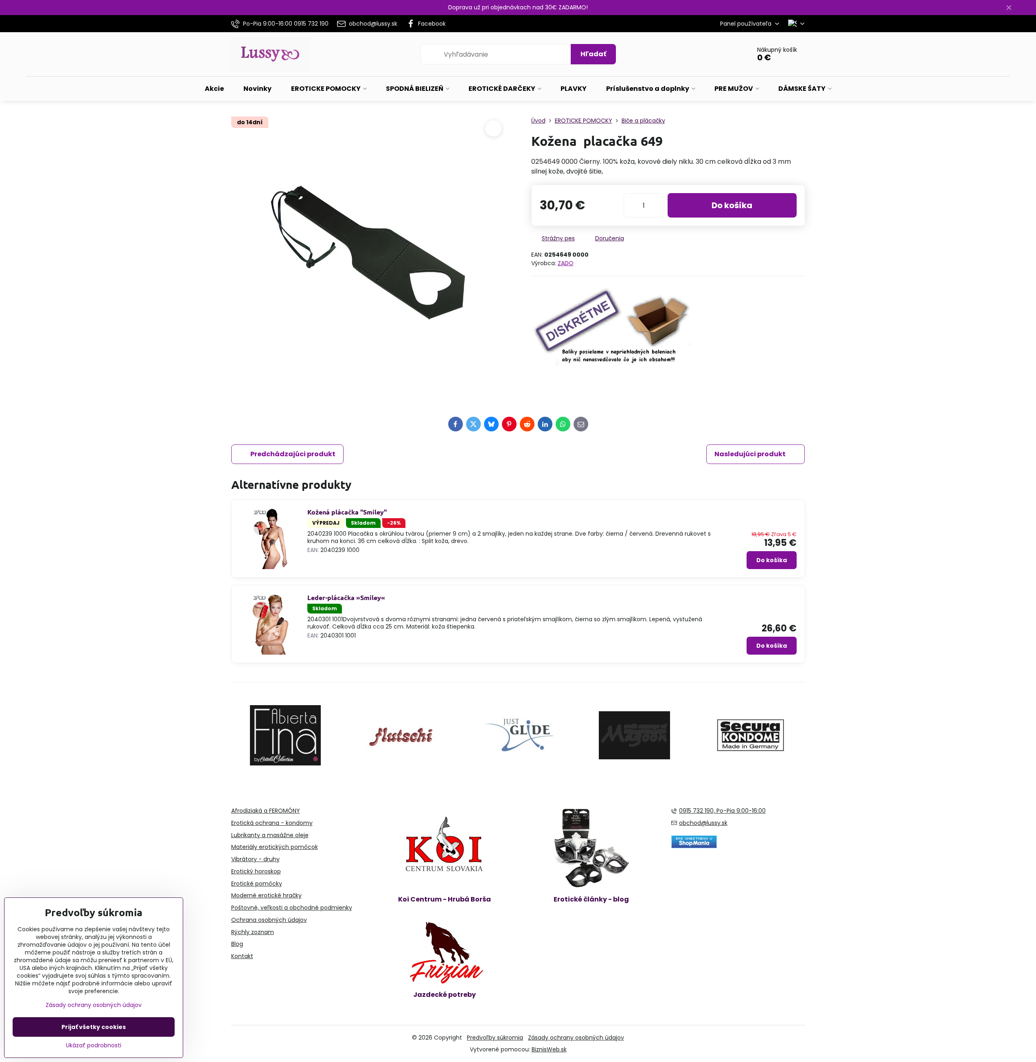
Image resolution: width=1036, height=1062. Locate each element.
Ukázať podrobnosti (93, 1045)
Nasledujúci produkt (750, 454)
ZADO (566, 263)
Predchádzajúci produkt (292, 454)
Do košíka (732, 205)
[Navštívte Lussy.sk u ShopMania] (694, 846)
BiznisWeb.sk (549, 1049)
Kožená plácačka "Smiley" (347, 512)
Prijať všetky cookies (93, 1027)
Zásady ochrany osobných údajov (576, 1037)
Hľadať (593, 54)
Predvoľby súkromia (495, 1037)
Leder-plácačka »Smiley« (346, 597)
